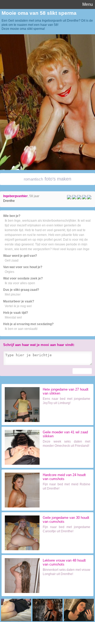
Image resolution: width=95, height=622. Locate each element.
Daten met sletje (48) (67, 586)
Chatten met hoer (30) (66, 543)
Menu (87, 4)
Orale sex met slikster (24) (66, 500)
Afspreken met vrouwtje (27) (66, 415)
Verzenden (82, 371)
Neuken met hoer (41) (66, 457)
